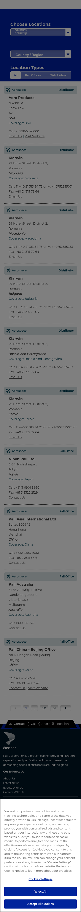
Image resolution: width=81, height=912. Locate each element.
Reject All (40, 891)
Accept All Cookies (40, 904)
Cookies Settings (40, 879)
